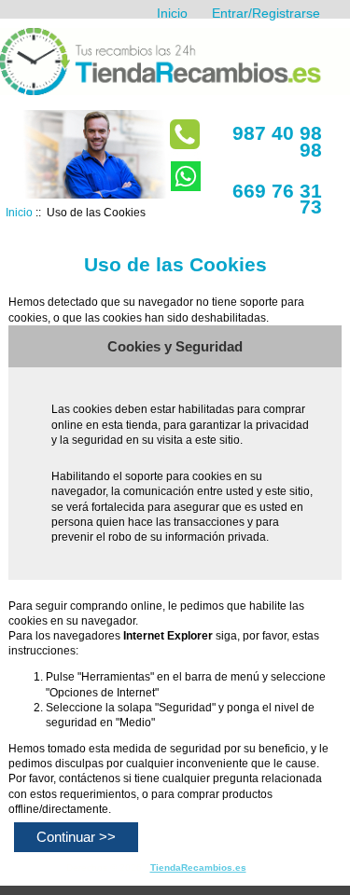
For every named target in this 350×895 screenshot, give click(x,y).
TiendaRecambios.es (198, 867)
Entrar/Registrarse (266, 13)
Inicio (172, 13)
